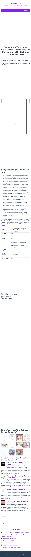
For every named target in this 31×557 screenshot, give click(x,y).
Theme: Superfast (22, 554)
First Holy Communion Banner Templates (18, 477)
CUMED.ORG (15, 3)
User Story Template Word (8, 543)
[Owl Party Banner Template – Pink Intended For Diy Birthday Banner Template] (26, 445)
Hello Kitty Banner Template (17, 501)
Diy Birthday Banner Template (7, 517)
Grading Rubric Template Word (9, 538)
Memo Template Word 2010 (8, 540)
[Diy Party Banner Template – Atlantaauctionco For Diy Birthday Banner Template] (4, 437)
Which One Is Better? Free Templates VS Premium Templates (16, 532)
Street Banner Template (16, 489)
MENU (27, 10)
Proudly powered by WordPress (11, 554)
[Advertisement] (15, 29)
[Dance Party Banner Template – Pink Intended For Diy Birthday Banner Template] (19, 437)
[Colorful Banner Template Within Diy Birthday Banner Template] (19, 452)
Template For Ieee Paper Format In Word (11, 547)
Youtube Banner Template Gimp (16, 463)
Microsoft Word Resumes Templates (10, 545)
